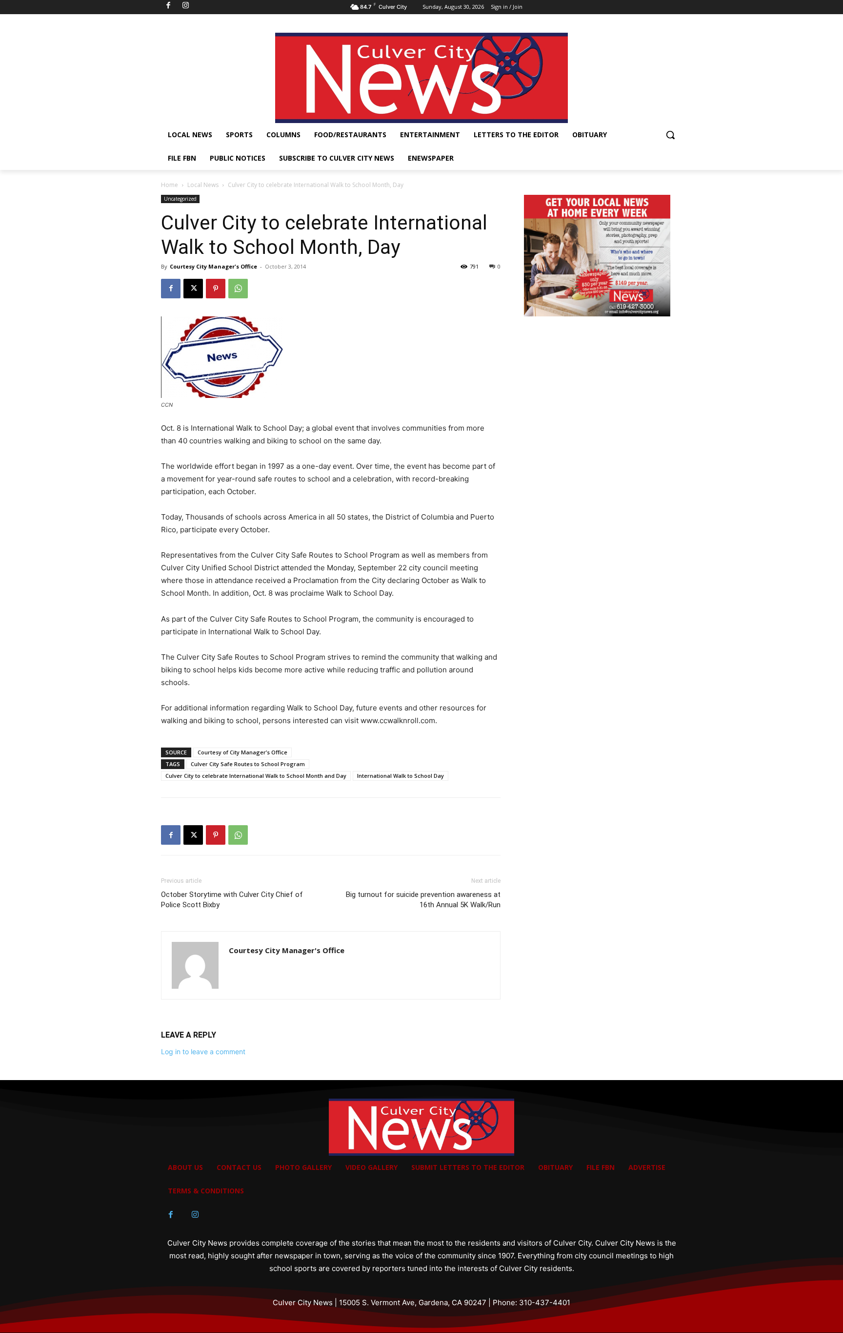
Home (169, 185)
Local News (203, 185)
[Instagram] (195, 1215)
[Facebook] (171, 288)
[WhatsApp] (238, 288)
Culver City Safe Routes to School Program (248, 764)
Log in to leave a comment (203, 1051)
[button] (670, 134)
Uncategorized (180, 198)
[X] (193, 288)
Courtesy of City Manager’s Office (242, 752)
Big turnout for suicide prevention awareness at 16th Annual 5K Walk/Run (423, 899)
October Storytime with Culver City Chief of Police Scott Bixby (232, 899)
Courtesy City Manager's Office (213, 266)
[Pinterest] (215, 288)
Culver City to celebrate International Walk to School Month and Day (255, 775)
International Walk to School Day (400, 775)
